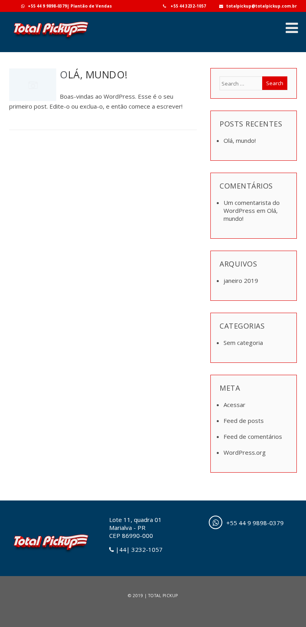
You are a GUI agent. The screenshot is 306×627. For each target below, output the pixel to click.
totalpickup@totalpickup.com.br (261, 6)
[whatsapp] (215, 522)
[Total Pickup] (50, 40)
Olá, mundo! (94, 74)
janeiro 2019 (241, 280)
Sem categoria (243, 343)
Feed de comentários (253, 436)
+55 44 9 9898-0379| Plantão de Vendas (70, 6)
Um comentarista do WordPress (252, 206)
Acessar (234, 405)
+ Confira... (183, 122)
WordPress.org (245, 452)
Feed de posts (244, 420)
